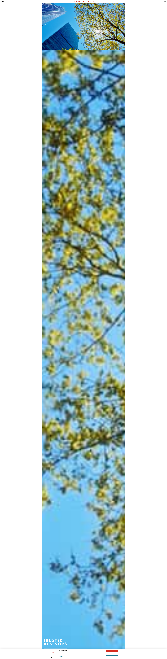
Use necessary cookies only (112, 656)
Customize (111, 653)
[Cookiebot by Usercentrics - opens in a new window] (53, 657)
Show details (61, 656)
